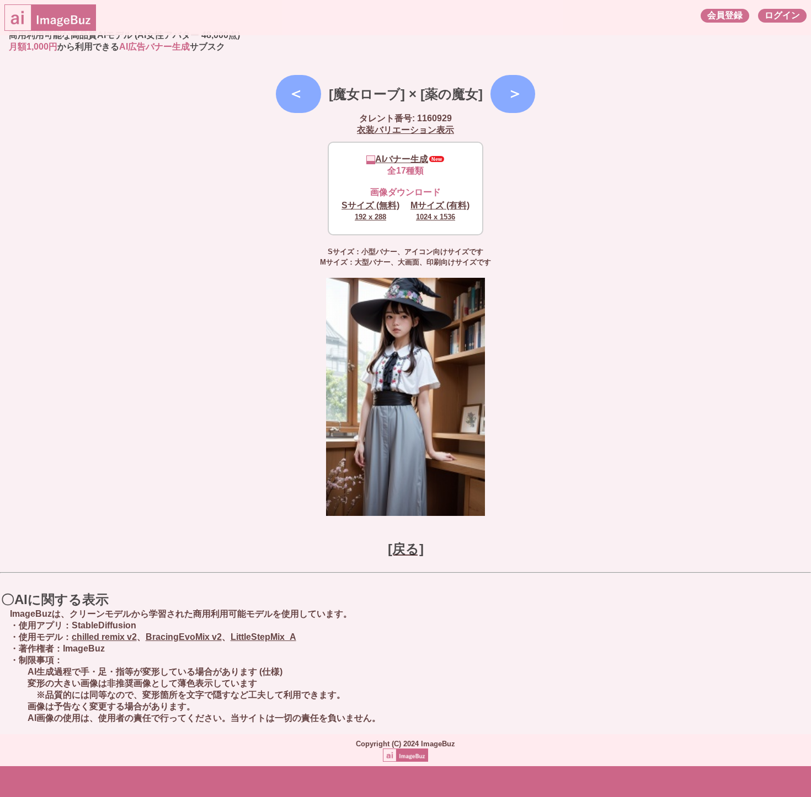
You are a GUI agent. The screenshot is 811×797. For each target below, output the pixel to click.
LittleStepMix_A (263, 637)
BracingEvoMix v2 (184, 637)
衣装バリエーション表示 (405, 129)
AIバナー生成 (401, 159)
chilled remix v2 (104, 637)
